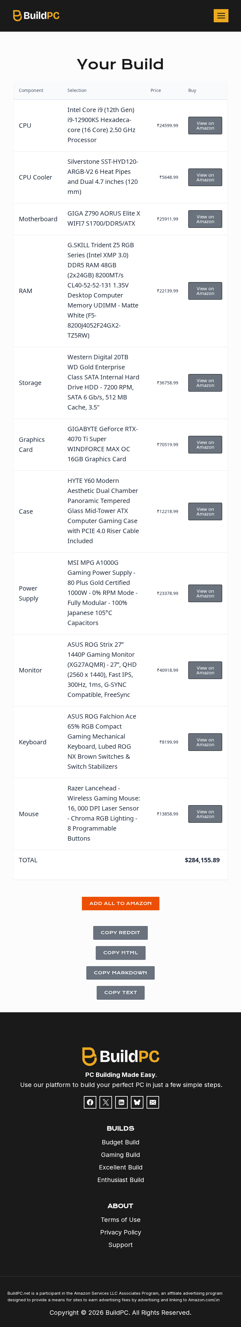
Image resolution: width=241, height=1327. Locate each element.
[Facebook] (90, 1102)
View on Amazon (205, 125)
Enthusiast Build (120, 1180)
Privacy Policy (120, 1232)
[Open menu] (221, 15)
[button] (120, 904)
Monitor (30, 670)
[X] (105, 1102)
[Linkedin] (121, 1102)
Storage (30, 382)
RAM (25, 290)
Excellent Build (120, 1167)
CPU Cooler (35, 177)
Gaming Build (120, 1154)
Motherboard (38, 219)
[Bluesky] (137, 1102)
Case (26, 511)
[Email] (153, 1102)
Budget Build (120, 1142)
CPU (25, 125)
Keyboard (32, 742)
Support (120, 1245)
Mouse (29, 814)
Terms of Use (121, 1219)
